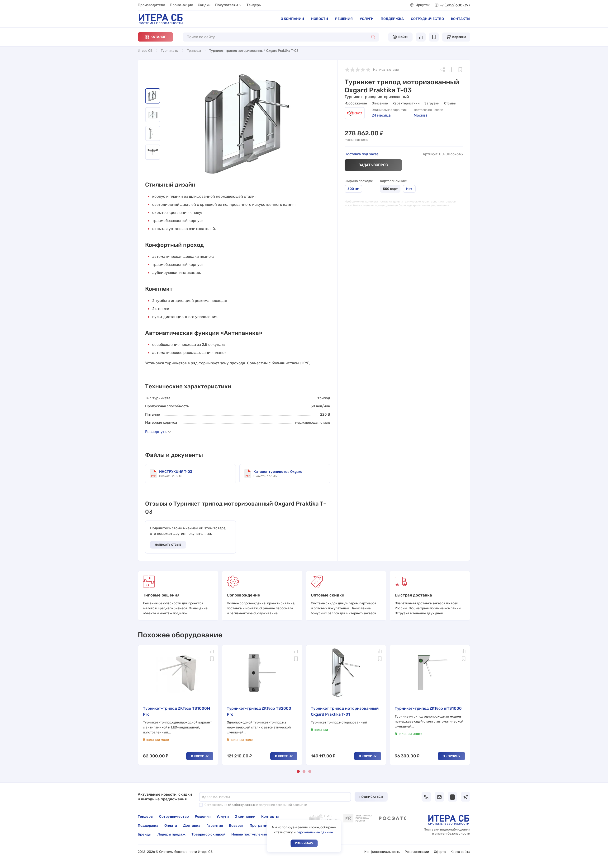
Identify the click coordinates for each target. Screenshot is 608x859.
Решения (344, 19)
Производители (151, 5)
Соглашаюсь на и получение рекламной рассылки (255, 805)
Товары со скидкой (208, 834)
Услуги (367, 19)
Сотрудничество (427, 19)
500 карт (390, 189)
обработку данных (242, 805)
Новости (319, 19)
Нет (409, 189)
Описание (380, 103)
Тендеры (254, 5)
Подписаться (371, 796)
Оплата (170, 825)
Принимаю (304, 843)
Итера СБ (145, 51)
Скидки (204, 5)
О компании (292, 19)
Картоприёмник (393, 181)
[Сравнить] (451, 69)
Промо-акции (181, 5)
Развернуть (155, 431)
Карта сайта (460, 852)
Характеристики (406, 103)
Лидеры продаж (171, 834)
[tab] (152, 95)
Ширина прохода (358, 181)
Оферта (440, 852)
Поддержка (392, 19)
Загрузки (431, 103)
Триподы (194, 51)
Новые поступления (249, 834)
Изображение (356, 103)
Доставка (191, 825)
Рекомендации (417, 852)
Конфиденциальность (382, 852)
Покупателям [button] (226, 5)
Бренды (144, 834)
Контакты (460, 19)
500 (353, 189)
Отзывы (450, 103)
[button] (155, 37)
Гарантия (214, 825)
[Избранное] (460, 69)
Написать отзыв (168, 544)
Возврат (236, 825)
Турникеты (170, 51)
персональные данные (314, 832)
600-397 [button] (455, 5)
